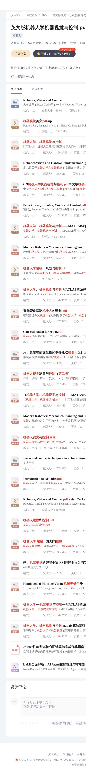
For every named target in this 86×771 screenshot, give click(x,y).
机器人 (17, 35)
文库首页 (16, 15)
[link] (16, 15)
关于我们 (53, 754)
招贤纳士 (68, 754)
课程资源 (32, 15)
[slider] (30, 723)
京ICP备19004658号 (65, 759)
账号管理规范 (79, 764)
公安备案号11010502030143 (35, 759)
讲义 (44, 15)
